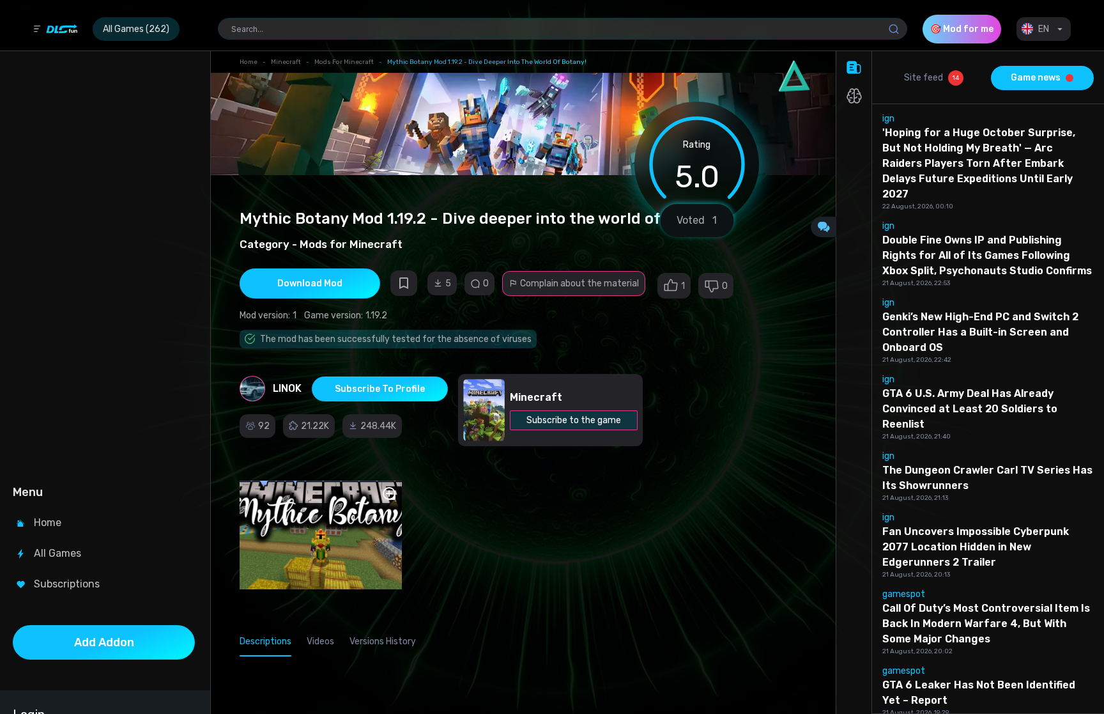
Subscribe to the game (573, 420)
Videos (320, 641)
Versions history (382, 641)
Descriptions (265, 641)
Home (248, 62)
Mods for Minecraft (344, 62)
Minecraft (286, 62)
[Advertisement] (104, 266)
